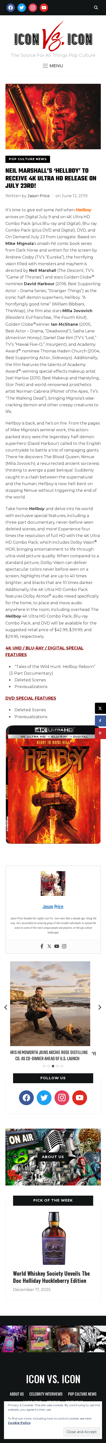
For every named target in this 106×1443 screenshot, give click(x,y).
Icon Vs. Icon (53, 1378)
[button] (53, 66)
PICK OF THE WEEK (53, 1200)
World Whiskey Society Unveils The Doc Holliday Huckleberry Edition (51, 1276)
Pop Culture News (28, 159)
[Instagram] (64, 946)
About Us (17, 1394)
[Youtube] (56, 946)
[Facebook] (41, 946)
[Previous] (6, 1007)
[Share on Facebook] (100, 720)
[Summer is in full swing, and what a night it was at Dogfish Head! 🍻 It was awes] (40, 1339)
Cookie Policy (19, 1423)
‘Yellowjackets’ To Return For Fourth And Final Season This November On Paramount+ (53, 1057)
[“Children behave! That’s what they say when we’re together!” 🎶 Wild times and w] (66, 1339)
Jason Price (39, 196)
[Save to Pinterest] (100, 733)
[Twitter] (49, 946)
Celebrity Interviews (45, 1394)
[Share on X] (100, 708)
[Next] (100, 1007)
